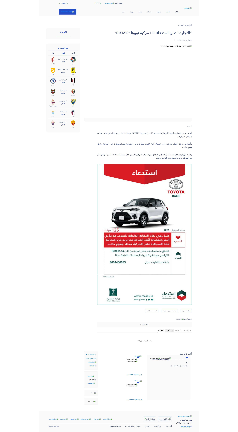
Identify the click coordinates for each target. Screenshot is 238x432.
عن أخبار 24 (157, 426)
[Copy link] (92, 365)
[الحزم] (53, 70)
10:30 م (63, 103)
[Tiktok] (64, 419)
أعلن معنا (169, 426)
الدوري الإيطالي (63, 111)
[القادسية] (53, 59)
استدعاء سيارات (152, 311)
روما (73, 127)
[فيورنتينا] (53, 123)
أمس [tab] (73, 53)
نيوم (73, 63)
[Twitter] (92, 362)
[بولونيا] (73, 112)
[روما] (73, 123)
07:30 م (63, 114)
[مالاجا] (73, 102)
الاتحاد (73, 74)
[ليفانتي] (53, 91)
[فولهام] (73, 80)
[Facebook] (91, 354)
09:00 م (63, 72)
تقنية (140, 12)
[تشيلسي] (53, 80)
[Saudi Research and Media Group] (184, 427)
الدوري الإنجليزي (63, 80)
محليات (177, 12)
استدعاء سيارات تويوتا (169, 311)
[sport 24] (67, 12)
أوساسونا (73, 95)
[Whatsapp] (91, 358)
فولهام (73, 84)
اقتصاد (168, 12)
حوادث (132, 12)
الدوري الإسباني (63, 90)
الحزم (53, 74)
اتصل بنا (147, 426)
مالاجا (73, 106)
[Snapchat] (53, 419)
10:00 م (63, 82)
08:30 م (63, 93)
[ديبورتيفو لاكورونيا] (53, 102)
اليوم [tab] (63, 53)
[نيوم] (73, 59)
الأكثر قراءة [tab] (63, 32)
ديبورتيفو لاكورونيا (53, 106)
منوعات (149, 12)
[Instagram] (86, 419)
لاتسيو (53, 116)
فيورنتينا (53, 127)
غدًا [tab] (53, 53)
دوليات (159, 12)
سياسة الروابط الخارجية (132, 426)
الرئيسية (188, 25)
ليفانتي (53, 95)
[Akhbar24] (184, 416)
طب (123, 12)
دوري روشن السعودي (63, 59)
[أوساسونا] (73, 91)
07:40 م (63, 61)
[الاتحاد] (73, 70)
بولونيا (73, 116)
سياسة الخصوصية (115, 426)
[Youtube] (74, 419)
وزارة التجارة (186, 311)
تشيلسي (53, 84)
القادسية (53, 63)
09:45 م (63, 125)
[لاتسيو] (53, 112)
